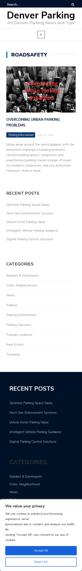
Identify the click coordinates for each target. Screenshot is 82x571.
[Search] (73, 4)
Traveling (13, 354)
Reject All (41, 562)
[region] (41, 535)
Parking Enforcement (21, 135)
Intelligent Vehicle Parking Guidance (32, 230)
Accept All (41, 551)
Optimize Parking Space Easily (27, 205)
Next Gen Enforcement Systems (29, 213)
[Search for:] (19, 4)
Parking (11, 305)
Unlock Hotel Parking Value (25, 222)
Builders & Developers (22, 275)
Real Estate (15, 345)
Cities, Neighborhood (21, 285)
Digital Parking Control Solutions (29, 239)
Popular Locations (19, 335)
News (10, 295)
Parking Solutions (18, 325)
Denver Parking (41, 15)
